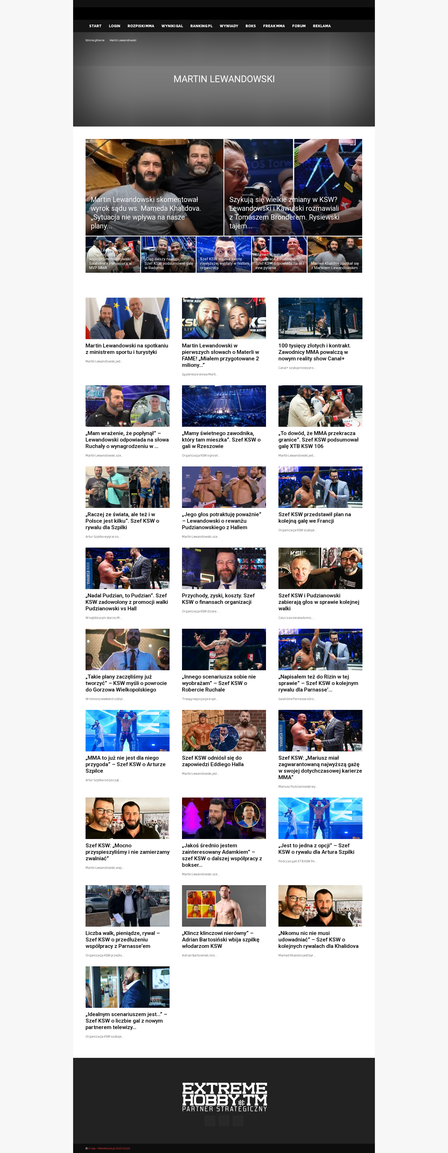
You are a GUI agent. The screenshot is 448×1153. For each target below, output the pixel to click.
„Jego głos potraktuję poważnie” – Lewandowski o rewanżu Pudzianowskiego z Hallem (221, 520)
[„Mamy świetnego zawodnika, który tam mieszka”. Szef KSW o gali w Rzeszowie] (224, 406)
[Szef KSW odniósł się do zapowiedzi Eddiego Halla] (224, 730)
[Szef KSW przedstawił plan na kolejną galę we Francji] (320, 487)
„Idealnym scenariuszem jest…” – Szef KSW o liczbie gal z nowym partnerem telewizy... (126, 1020)
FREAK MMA (274, 25)
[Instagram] (350, 3)
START (95, 25)
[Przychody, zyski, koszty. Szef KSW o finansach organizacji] (224, 568)
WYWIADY (229, 25)
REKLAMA (322, 25)
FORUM (299, 25)
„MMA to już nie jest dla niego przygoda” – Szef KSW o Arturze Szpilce (126, 764)
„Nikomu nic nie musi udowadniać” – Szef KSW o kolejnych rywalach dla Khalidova (318, 939)
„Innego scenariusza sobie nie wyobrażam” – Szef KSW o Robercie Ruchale (219, 683)
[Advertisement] (224, 82)
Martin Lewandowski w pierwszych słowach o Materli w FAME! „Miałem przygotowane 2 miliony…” (220, 355)
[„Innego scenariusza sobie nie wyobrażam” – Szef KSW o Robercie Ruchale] (224, 649)
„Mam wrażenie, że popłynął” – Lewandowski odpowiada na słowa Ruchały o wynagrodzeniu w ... (127, 439)
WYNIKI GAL (172, 25)
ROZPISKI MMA (141, 25)
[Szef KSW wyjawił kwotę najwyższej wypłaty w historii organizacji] (224, 255)
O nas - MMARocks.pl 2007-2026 (109, 1148)
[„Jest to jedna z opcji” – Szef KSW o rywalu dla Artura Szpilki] (320, 818)
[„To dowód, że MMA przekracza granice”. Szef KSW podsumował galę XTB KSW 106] (320, 406)
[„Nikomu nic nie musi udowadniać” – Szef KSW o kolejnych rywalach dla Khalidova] (320, 906)
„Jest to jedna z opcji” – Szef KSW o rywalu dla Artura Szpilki (316, 848)
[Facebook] (342, 3)
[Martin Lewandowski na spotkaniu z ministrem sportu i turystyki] (128, 318)
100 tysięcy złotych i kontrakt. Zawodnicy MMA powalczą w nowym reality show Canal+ (314, 352)
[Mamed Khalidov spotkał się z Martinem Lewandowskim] (334, 255)
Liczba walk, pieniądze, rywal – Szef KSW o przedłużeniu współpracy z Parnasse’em (123, 939)
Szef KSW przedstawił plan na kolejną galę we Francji (314, 517)
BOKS (251, 25)
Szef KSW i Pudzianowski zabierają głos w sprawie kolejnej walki (318, 602)
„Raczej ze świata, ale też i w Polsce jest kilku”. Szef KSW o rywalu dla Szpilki (122, 520)
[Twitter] (358, 3)
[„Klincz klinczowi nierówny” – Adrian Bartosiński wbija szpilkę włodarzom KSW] (224, 906)
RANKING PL (201, 25)
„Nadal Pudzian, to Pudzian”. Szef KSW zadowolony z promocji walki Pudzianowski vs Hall (127, 602)
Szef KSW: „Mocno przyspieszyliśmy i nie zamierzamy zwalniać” (128, 852)
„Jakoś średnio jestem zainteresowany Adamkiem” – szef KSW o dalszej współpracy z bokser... (222, 855)
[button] (356, 26)
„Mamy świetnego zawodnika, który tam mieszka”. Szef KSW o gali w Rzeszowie (221, 439)
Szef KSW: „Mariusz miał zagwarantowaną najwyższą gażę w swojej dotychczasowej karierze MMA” (320, 767)
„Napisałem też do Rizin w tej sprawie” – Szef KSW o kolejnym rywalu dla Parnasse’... (318, 683)
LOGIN (114, 25)
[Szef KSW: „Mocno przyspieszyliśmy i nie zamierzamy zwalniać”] (128, 818)
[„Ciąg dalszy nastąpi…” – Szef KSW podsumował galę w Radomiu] (168, 255)
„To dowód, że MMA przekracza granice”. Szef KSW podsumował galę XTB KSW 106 (318, 439)
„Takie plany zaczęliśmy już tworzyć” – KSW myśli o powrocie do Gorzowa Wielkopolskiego (126, 683)
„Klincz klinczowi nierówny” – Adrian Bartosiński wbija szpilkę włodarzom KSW (220, 939)
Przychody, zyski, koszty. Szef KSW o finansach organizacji (218, 598)
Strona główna (95, 40)
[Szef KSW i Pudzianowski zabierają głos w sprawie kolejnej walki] (320, 568)
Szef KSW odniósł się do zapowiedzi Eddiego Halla (213, 761)
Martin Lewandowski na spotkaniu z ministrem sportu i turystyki (127, 349)
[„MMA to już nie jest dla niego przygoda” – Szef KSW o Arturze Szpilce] (128, 730)
